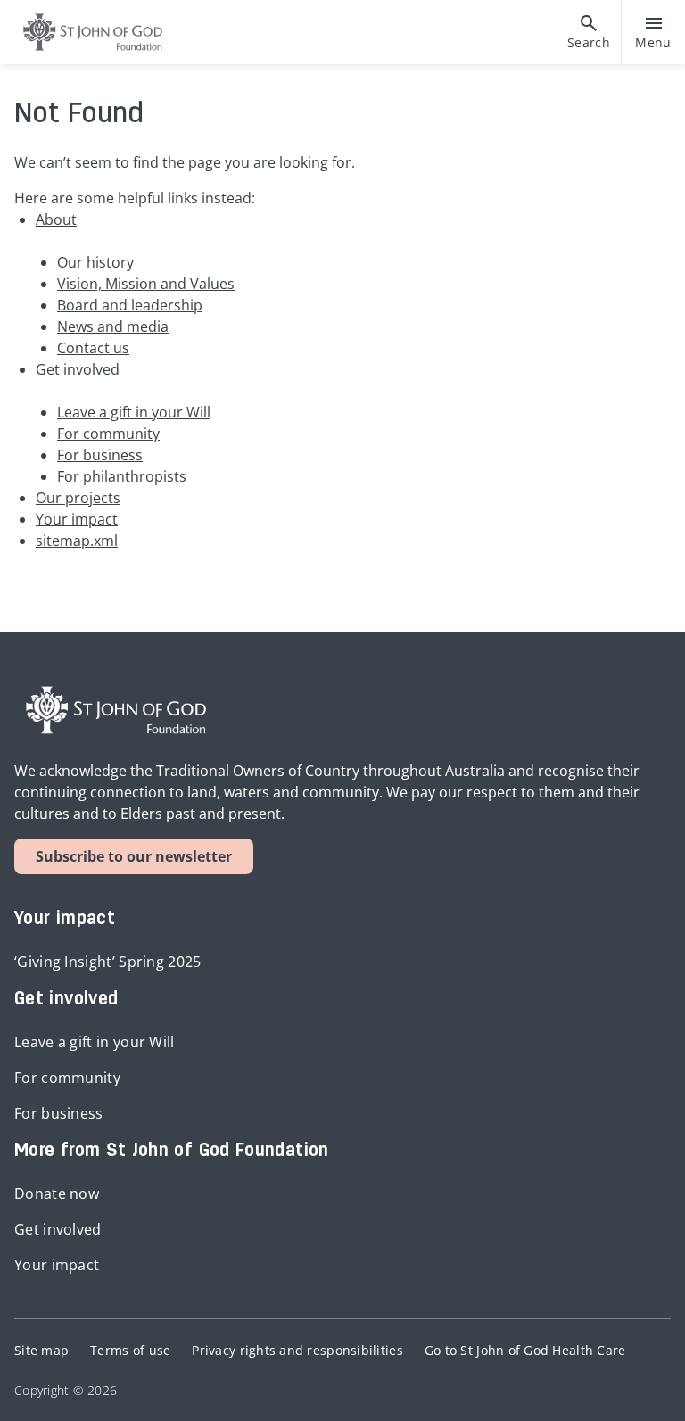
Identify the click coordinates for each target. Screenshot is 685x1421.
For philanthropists (121, 476)
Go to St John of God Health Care (525, 1350)
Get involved (78, 369)
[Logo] (85, 32)
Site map (41, 1350)
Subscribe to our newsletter (134, 856)
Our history (95, 262)
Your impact (77, 519)
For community (108, 433)
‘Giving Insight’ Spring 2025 (108, 961)
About (56, 219)
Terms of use (130, 1350)
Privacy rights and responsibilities (297, 1350)
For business (100, 455)
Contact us (93, 348)
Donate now (56, 1193)
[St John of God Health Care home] (116, 710)
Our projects (78, 498)
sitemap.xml (77, 540)
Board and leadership (129, 305)
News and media (113, 326)
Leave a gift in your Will (133, 412)
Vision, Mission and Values (146, 283)
